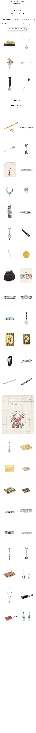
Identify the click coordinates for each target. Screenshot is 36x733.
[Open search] (31, 2)
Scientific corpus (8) (22, 19)
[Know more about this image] (14, 175)
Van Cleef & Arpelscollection (18, 2)
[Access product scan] (33, 2)
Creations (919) (7, 19)
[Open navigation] (2, 3)
